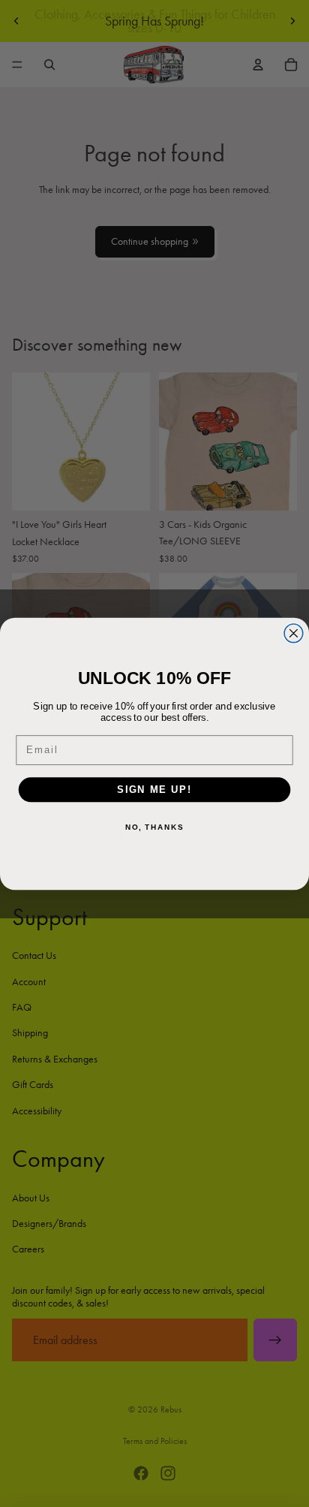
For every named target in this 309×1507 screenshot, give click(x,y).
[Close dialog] (293, 632)
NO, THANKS (154, 826)
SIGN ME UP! (154, 789)
